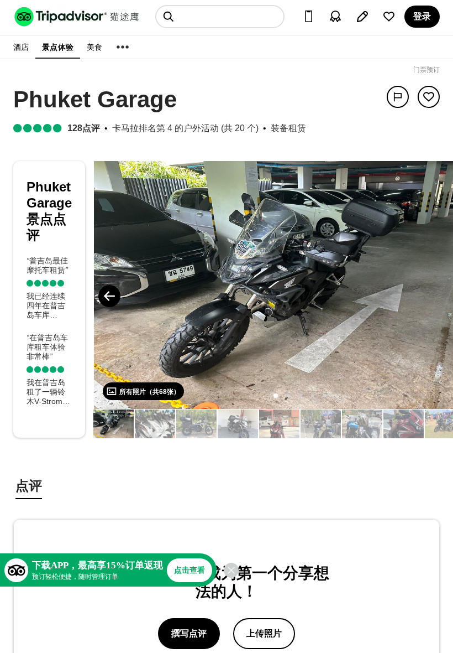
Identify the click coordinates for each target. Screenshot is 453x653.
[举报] (398, 97)
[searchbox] (220, 16)
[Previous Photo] (109, 296)
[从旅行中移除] (429, 97)
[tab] (28, 487)
